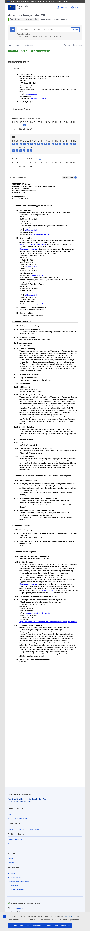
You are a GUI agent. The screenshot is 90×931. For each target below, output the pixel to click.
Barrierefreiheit (13, 848)
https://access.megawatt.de (29, 249)
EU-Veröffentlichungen (16, 890)
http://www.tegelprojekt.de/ (39, 98)
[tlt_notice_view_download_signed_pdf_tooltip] (24, 125)
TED (9, 45)
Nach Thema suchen (52, 36)
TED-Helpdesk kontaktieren (17, 818)
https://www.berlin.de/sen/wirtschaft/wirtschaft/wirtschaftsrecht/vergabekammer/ (48, 622)
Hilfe (9, 814)
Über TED (11, 859)
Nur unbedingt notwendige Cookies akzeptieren (51, 926)
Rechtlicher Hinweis (15, 840)
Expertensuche (37, 36)
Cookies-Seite (69, 916)
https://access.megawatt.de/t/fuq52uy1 (33, 244)
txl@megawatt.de (31, 94)
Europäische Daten (14, 877)
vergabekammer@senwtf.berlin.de (37, 613)
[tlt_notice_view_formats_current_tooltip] (75, 177)
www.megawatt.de (37, 275)
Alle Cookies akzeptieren (19, 926)
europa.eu (19, 908)
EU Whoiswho (13, 886)
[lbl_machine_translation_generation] (40, 159)
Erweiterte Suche (23, 36)
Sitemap (11, 863)
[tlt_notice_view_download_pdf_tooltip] (13, 143)
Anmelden (64, 7)
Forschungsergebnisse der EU (18, 882)
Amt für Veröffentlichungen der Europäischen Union (27, 799)
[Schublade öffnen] (10, 61)
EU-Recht (11, 873)
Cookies (11, 844)
